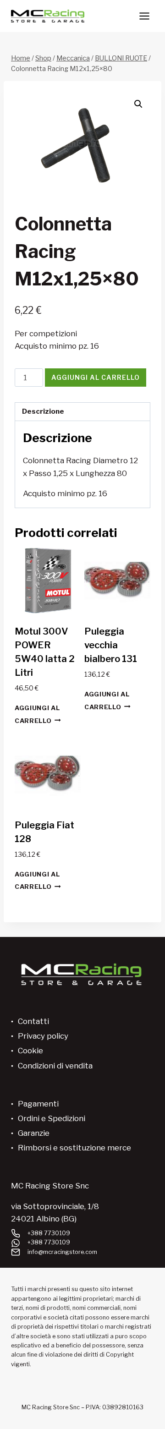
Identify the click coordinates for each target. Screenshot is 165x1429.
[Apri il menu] (144, 15)
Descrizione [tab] (43, 411)
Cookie (30, 1050)
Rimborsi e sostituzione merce (74, 1147)
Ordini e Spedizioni (51, 1118)
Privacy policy (43, 1035)
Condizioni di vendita (55, 1065)
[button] (138, 104)
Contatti (33, 1021)
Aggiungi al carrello (95, 377)
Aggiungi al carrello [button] (37, 714)
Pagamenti (38, 1103)
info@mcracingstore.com (62, 1251)
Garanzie (34, 1133)
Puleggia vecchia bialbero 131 (110, 645)
